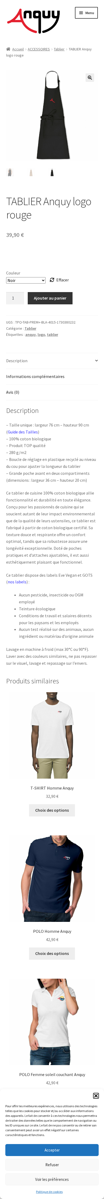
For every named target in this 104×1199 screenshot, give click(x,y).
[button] (96, 1095)
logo (41, 334)
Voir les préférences (52, 1179)
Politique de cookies (49, 1192)
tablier (52, 334)
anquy (30, 334)
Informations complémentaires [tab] (35, 376)
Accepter (52, 1150)
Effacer (62, 279)
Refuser (52, 1164)
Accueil (18, 49)
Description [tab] (16, 360)
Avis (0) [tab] (12, 392)
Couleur (13, 273)
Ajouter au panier (50, 298)
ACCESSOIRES (39, 49)
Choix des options (52, 810)
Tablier (59, 49)
